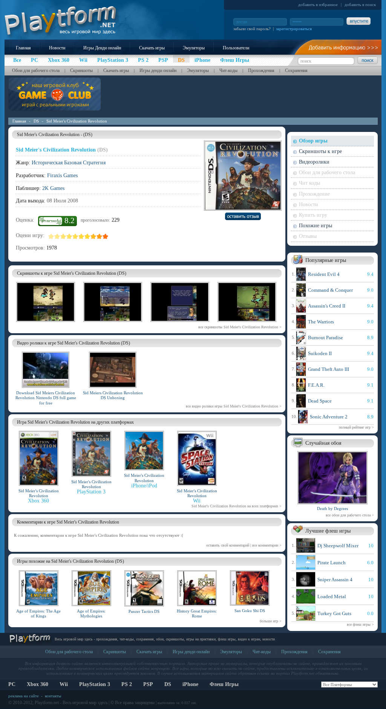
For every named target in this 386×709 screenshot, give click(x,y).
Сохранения (296, 70)
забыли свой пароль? (252, 28)
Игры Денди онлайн (102, 48)
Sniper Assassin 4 (334, 579)
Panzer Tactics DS (144, 611)
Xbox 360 (37, 684)
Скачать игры (152, 48)
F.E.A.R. (316, 385)
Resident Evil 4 (324, 274)
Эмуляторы (194, 48)
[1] (51, 236)
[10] (106, 236)
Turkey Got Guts (334, 613)
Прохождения (261, 70)
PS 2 (126, 684)
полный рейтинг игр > (356, 427)
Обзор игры (313, 141)
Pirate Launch (331, 562)
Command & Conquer (330, 290)
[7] (87, 236)
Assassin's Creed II (326, 306)
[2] (57, 236)
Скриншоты (81, 70)
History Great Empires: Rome (197, 613)
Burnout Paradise (325, 337)
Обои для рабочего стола (36, 70)
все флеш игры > (360, 624)
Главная (23, 48)
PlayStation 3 (94, 684)
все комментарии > (267, 545)
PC (11, 684)
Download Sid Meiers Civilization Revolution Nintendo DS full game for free (45, 397)
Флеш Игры (224, 684)
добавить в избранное (318, 4)
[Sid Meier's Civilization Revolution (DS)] (45, 323)
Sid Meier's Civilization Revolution (76, 121)
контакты (53, 696)
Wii (64, 684)
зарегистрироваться (294, 28)
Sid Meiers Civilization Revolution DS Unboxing (113, 395)
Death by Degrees (332, 508)
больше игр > (271, 621)
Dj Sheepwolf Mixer (337, 545)
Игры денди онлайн (157, 70)
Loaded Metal (331, 596)
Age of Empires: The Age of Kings (38, 613)
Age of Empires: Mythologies (91, 613)
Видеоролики (314, 162)
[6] (81, 236)
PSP (148, 684)
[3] (63, 236)
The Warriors (321, 322)
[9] (99, 236)
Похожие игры (315, 225)
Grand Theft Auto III (328, 369)
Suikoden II (320, 353)
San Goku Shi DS (249, 610)
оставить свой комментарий (227, 545)
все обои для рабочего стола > (350, 515)
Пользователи (236, 48)
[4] (69, 236)
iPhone (190, 684)
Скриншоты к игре (320, 151)
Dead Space (320, 401)
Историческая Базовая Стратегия (69, 162)
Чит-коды (228, 70)
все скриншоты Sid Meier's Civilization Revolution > (240, 327)
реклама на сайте (23, 696)
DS (36, 121)
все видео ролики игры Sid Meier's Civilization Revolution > (234, 406)
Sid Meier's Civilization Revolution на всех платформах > (236, 506)
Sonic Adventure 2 (329, 417)
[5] (75, 236)
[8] (93, 236)
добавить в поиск (360, 4)
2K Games (53, 188)
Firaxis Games (62, 175)
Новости (57, 48)
